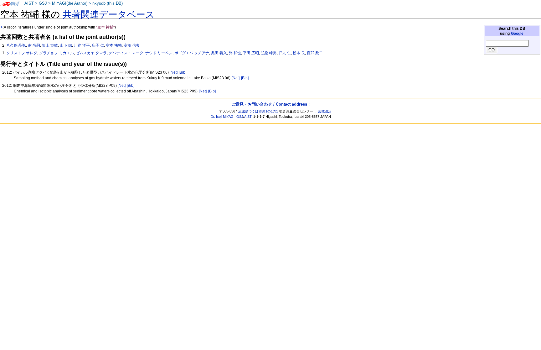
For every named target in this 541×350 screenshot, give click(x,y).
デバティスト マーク (126, 53)
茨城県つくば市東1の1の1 (258, 111)
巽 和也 (235, 53)
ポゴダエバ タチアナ (191, 53)
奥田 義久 (219, 53)
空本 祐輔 (114, 45)
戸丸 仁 (285, 53)
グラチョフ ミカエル (56, 53)
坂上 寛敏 (50, 45)
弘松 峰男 (269, 53)
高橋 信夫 (132, 45)
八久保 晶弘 (16, 45)
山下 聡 (66, 45)
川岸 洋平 (82, 45)
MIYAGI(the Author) (69, 3)
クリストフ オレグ (21, 53)
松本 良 (299, 53)
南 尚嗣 (34, 45)
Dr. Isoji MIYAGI (222, 116)
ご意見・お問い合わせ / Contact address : (270, 104)
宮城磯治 (325, 111)
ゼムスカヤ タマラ (91, 53)
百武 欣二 (315, 53)
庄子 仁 (98, 45)
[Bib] (182, 72)
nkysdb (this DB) (107, 3)
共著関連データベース (109, 14)
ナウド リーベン (159, 53)
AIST (29, 3)
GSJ (43, 3)
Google (517, 33)
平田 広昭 (251, 53)
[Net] (174, 72)
